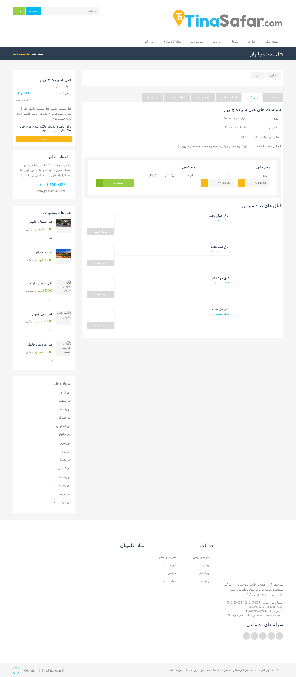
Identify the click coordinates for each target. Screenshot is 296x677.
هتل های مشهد (166, 557)
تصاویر (273, 75)
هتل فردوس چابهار (39, 344)
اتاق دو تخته (221, 278)
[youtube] (263, 636)
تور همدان (64, 477)
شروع (266, 175)
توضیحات (273, 97)
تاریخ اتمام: (274, 127)
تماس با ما (197, 41)
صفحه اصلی (272, 41)
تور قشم (65, 409)
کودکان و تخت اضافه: (268, 146)
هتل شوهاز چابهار (40, 283)
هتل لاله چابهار (42, 252)
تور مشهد (65, 400)
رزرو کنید (252, 97)
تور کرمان (64, 468)
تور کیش (65, 392)
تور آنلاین (148, 41)
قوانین (172, 573)
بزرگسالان (169, 175)
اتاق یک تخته (220, 309)
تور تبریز (65, 443)
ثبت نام (33, 10)
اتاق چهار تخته (219, 215)
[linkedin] (271, 636)
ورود (19, 10)
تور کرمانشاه (62, 502)
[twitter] (279, 636)
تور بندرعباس (62, 485)
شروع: (277, 118)
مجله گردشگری (172, 41)
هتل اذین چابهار (42, 314)
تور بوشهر (64, 493)
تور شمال (65, 459)
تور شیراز (65, 417)
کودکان (152, 175)
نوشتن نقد (152, 97)
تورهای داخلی (62, 383)
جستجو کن (118, 182)
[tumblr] (246, 636)
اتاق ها (190, 175)
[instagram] (254, 636)
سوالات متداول (176, 97)
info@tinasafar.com (51, 191)
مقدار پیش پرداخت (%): (267, 137)
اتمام (230, 175)
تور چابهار (65, 434)
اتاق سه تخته (220, 247)
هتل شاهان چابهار (40, 221)
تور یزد (66, 451)
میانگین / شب (38, 233)
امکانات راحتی (228, 97)
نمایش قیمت (100, 231)
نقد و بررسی (203, 97)
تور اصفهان (63, 426)
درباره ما (217, 41)
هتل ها (251, 41)
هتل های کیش (201, 557)
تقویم (258, 75)
